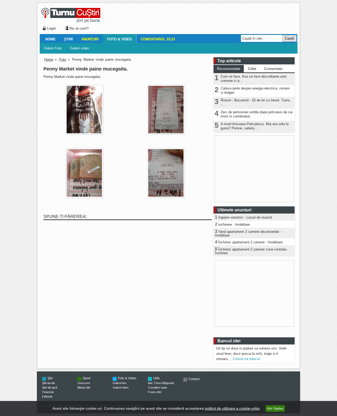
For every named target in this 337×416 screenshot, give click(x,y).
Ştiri (68, 39)
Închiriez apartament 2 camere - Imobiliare (250, 242)
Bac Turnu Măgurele (161, 383)
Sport (86, 378)
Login (51, 28)
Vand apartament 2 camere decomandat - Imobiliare (248, 233)
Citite (252, 69)
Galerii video (79, 48)
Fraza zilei (154, 392)
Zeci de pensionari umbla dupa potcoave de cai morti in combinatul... (257, 114)
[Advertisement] (198, 19)
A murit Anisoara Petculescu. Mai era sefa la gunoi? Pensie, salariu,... (255, 126)
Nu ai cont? (79, 28)
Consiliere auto (157, 387)
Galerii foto (119, 383)
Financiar (48, 392)
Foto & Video (119, 39)
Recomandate (228, 69)
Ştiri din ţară (49, 387)
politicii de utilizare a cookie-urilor (232, 408)
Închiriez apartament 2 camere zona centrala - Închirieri (251, 251)
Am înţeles (275, 408)
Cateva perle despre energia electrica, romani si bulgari (255, 90)
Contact (194, 379)
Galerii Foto (53, 48)
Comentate (273, 69)
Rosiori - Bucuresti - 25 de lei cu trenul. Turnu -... (255, 102)
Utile (156, 378)
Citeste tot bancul (246, 359)
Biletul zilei (83, 387)
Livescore (83, 383)
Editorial (47, 396)
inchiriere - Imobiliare (234, 224)
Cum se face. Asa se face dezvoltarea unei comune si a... (253, 78)
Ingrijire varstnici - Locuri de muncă (245, 217)
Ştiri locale (48, 383)
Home (50, 39)
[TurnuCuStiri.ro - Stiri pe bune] (71, 22)
